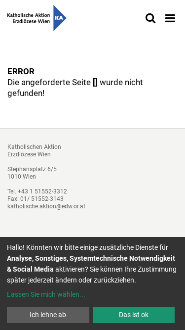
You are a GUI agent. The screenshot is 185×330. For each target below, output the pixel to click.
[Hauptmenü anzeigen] (170, 18)
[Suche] (150, 18)
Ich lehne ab (48, 315)
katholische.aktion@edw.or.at (46, 206)
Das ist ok (133, 315)
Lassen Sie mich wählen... (46, 294)
